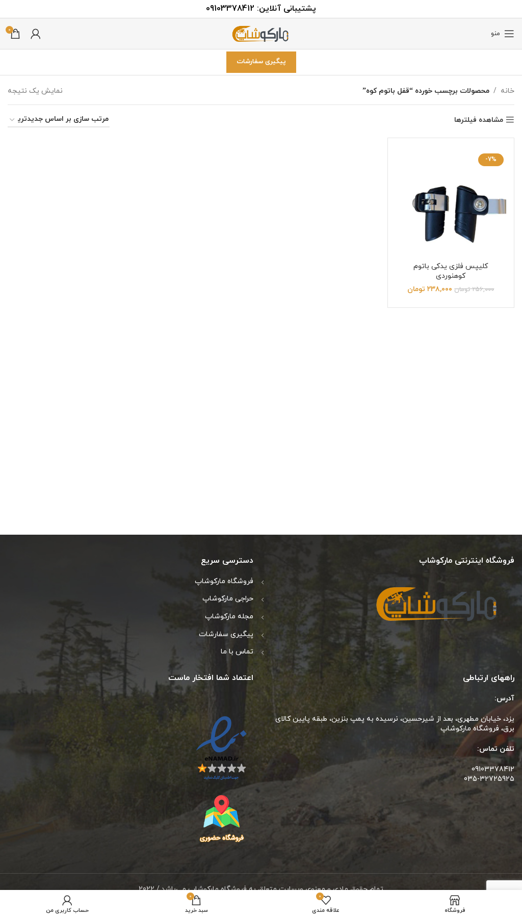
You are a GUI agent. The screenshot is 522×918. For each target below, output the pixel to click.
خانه (507, 91)
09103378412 (230, 8)
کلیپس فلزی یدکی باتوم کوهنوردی (450, 271)
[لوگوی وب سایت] (261, 33)
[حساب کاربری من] (35, 33)
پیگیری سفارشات (261, 61)
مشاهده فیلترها (478, 120)
